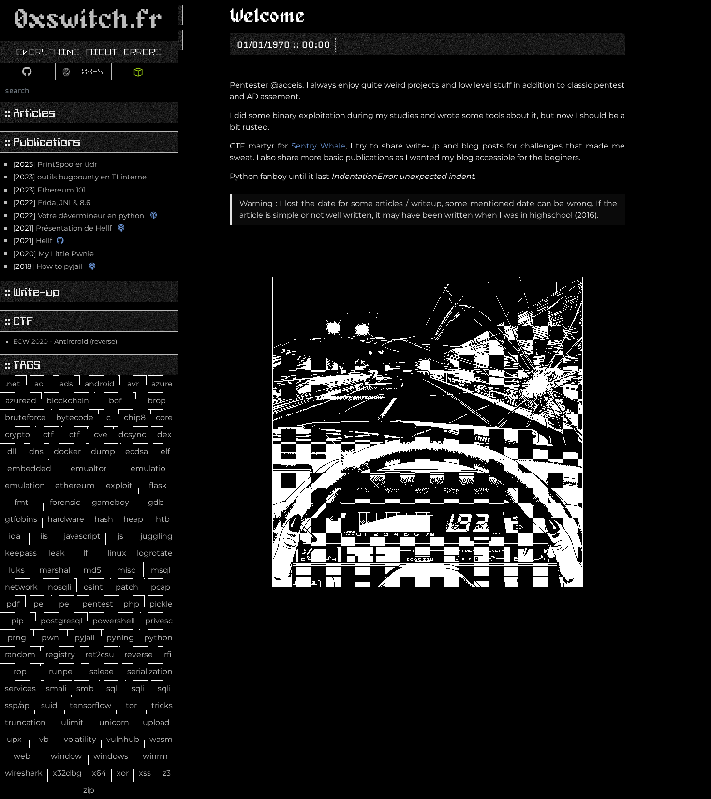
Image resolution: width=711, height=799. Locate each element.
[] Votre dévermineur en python (78, 215)
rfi (168, 654)
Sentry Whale (318, 145)
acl (39, 383)
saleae (101, 671)
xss (145, 773)
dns (36, 451)
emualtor (88, 468)
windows (110, 756)
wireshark (24, 773)
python (158, 637)
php (131, 603)
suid (49, 705)
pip (17, 620)
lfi (86, 553)
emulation (25, 485)
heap (133, 519)
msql (160, 570)
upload (156, 722)
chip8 (135, 417)
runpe (61, 671)
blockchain (67, 400)
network (21, 587)
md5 (92, 570)
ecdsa (136, 451)
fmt (22, 502)
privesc (159, 620)
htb (163, 519)
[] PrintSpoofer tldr (55, 164)
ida (14, 536)
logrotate (155, 553)
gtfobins (21, 519)
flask (158, 485)
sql (112, 688)
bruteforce (25, 417)
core (164, 417)
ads (66, 383)
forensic (65, 502)
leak (57, 553)
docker (67, 451)
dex (164, 434)
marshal (54, 570)
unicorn (114, 722)
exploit (119, 485)
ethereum (75, 485)
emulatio (148, 468)
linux (116, 553)
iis (44, 536)
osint (93, 587)
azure (162, 383)
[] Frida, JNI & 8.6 (51, 202)
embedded (29, 468)
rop (20, 671)
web (22, 756)
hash (103, 519)
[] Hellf (32, 241)
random (20, 654)
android (100, 383)
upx (14, 739)
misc (126, 570)
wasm (161, 739)
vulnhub (122, 739)
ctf (48, 434)
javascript (82, 536)
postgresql (61, 620)
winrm (155, 756)
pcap (160, 587)
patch (127, 587)
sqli (138, 688)
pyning (120, 637)
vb (44, 739)
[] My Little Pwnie (53, 254)
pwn (50, 637)
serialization (150, 671)
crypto (17, 434)
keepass (21, 553)
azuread (20, 400)
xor (123, 773)
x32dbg (67, 773)
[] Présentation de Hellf (62, 228)
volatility (80, 739)
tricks (162, 705)
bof (115, 400)
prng (16, 637)
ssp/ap (17, 705)
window (66, 756)
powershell (113, 620)
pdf (12, 603)
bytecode (74, 417)
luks (17, 570)
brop (157, 400)
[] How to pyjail (48, 266)
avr (133, 383)
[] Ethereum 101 (49, 190)
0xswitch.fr (89, 20)
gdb (156, 502)
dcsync (132, 434)
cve (100, 434)
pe (38, 603)
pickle (161, 603)
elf (165, 451)
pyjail (84, 637)
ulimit (72, 722)
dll (11, 451)
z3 (167, 773)
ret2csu (99, 654)
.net (12, 383)
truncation (25, 722)
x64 (99, 773)
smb (85, 688)
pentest (97, 603)
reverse (138, 654)
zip (88, 790)
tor (131, 705)
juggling (156, 536)
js (120, 536)
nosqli (59, 587)
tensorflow (90, 705)
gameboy (110, 502)
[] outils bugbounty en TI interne (80, 177)
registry (60, 654)
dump (103, 451)
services (20, 688)
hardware (65, 519)
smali (56, 688)
